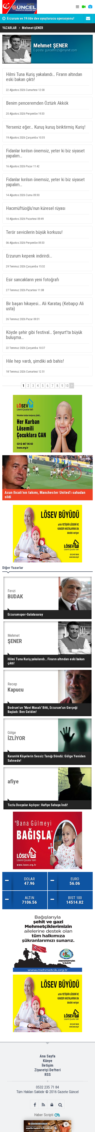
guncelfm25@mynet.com (61, 50)
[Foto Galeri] (90, 7)
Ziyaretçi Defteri (47, 1070)
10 (66, 386)
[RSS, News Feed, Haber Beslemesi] (43, 1104)
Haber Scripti (43, 1115)
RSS (48, 1074)
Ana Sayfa (47, 1056)
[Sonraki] (71, 385)
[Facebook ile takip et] (34, 1104)
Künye (47, 1061)
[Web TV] (83, 7)
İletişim (47, 1065)
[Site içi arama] (60, 1104)
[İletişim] (88, 18)
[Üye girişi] (52, 1104)
